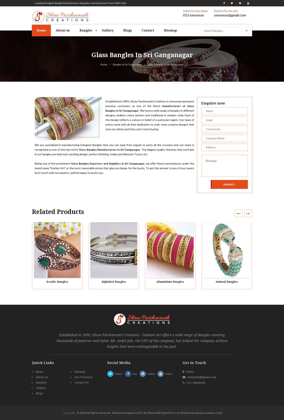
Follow (118, 373)
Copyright (69, 412)
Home (41, 30)
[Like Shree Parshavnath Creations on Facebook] (224, 3)
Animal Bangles (227, 281)
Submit (228, 184)
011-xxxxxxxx (193, 15)
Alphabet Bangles (113, 281)
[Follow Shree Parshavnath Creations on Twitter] (232, 3)
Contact (148, 30)
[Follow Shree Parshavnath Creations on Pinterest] (240, 3)
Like (135, 373)
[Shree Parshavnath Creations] (61, 16)
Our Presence (83, 377)
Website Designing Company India (201, 412)
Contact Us (81, 382)
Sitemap (170, 30)
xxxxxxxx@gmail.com (230, 15)
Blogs (127, 30)
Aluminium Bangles (170, 281)
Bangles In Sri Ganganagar (127, 64)
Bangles (86, 30)
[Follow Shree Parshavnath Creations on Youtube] (248, 3)
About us (63, 30)
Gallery (108, 30)
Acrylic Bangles (57, 281)
